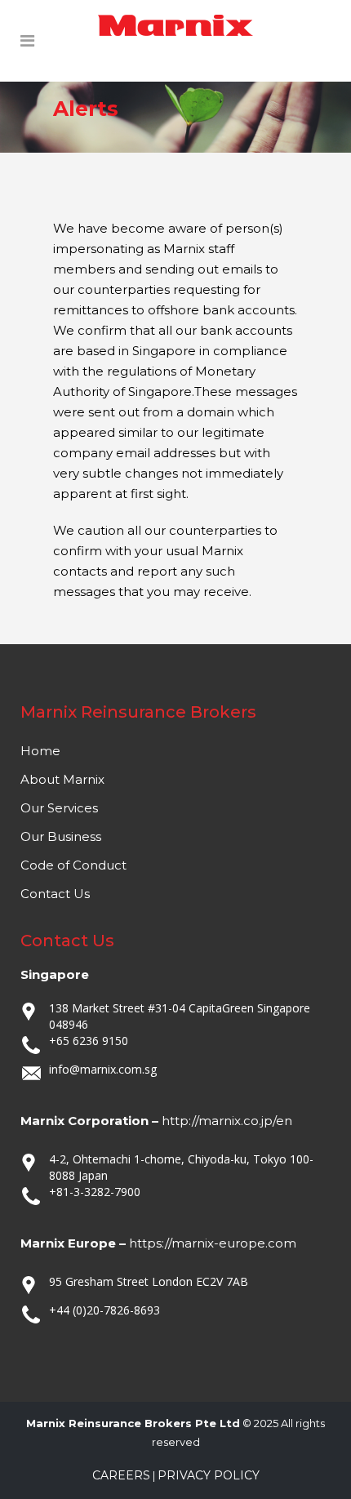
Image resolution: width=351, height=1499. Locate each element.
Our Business (60, 836)
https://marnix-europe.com (212, 1243)
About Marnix (62, 779)
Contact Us (55, 893)
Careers (121, 1475)
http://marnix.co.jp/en (227, 1120)
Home (40, 750)
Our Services (59, 808)
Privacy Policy (209, 1475)
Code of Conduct (73, 865)
